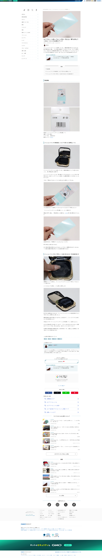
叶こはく (78, 485)
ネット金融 (61, 555)
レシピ (23, 40)
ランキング (24, 27)
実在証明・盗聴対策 (24, 530)
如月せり (47, 45)
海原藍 (79, 423)
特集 (22, 29)
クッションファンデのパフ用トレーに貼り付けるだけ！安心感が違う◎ (60, 73)
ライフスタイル (25, 42)
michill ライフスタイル (76, 443)
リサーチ (54, 555)
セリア (51, 137)
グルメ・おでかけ (25, 48)
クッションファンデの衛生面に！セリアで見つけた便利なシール (59, 71)
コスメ (66, 213)
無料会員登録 (24, 16)
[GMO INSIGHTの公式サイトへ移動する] (26, 524)
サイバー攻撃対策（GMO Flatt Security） (52, 530)
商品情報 (48, 68)
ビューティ (24, 37)
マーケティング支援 (49, 555)
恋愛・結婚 (24, 50)
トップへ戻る (61, 385)
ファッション (24, 35)
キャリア (23, 55)
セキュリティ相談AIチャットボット (60, 528)
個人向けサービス (70, 555)
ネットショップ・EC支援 (32, 555)
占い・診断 (24, 53)
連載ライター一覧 (25, 22)
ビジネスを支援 (38, 555)
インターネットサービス (24, 555)
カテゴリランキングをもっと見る (61, 454)
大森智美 (78, 436)
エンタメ (23, 45)
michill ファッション (77, 466)
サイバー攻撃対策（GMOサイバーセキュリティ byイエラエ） (37, 530)
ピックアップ (24, 58)
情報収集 (58, 555)
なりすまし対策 (61, 530)
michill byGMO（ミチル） (47, 9)
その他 (74, 555)
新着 (22, 24)
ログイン (23, 19)
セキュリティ (43, 555)
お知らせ (23, 14)
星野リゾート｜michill (26, 32)
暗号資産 (65, 555)
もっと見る (61, 495)
